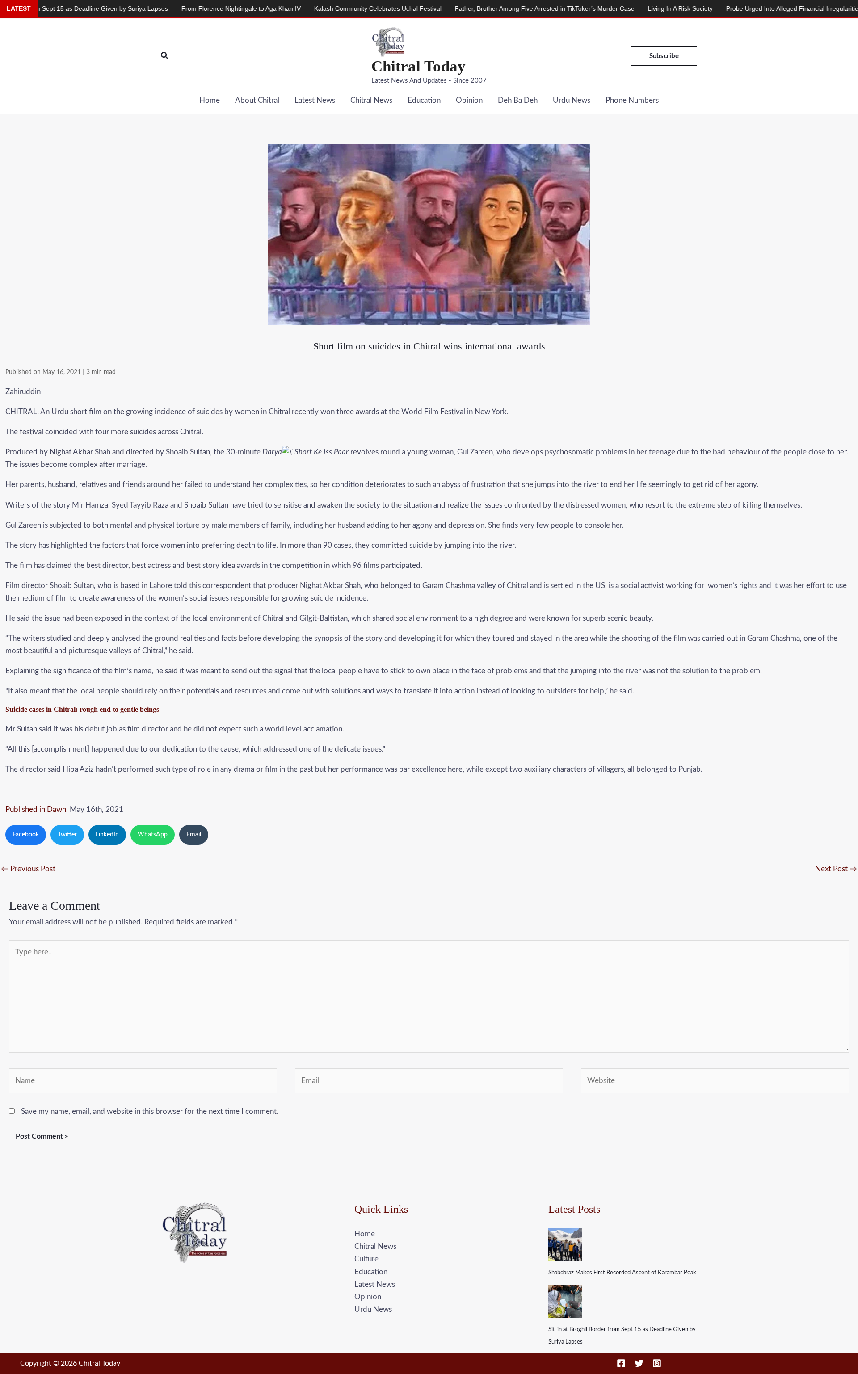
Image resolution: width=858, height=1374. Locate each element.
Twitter (67, 835)
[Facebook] (621, 1363)
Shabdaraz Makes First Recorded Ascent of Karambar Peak (622, 1273)
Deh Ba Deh (518, 100)
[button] (165, 56)
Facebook (26, 835)
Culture (366, 1259)
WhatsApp (153, 835)
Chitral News (371, 100)
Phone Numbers (632, 100)
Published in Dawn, (36, 809)
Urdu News (571, 100)
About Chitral (257, 100)
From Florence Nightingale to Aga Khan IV (182, 8)
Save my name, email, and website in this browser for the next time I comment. (149, 1111)
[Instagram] (656, 1363)
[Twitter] (639, 1363)
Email (193, 835)
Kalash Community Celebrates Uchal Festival (319, 8)
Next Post (836, 869)
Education (424, 100)
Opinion (469, 100)
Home (209, 100)
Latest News (314, 100)
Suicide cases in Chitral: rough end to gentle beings (82, 709)
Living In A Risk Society (621, 8)
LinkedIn (107, 835)
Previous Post (28, 869)
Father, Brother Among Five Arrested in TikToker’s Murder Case (486, 8)
